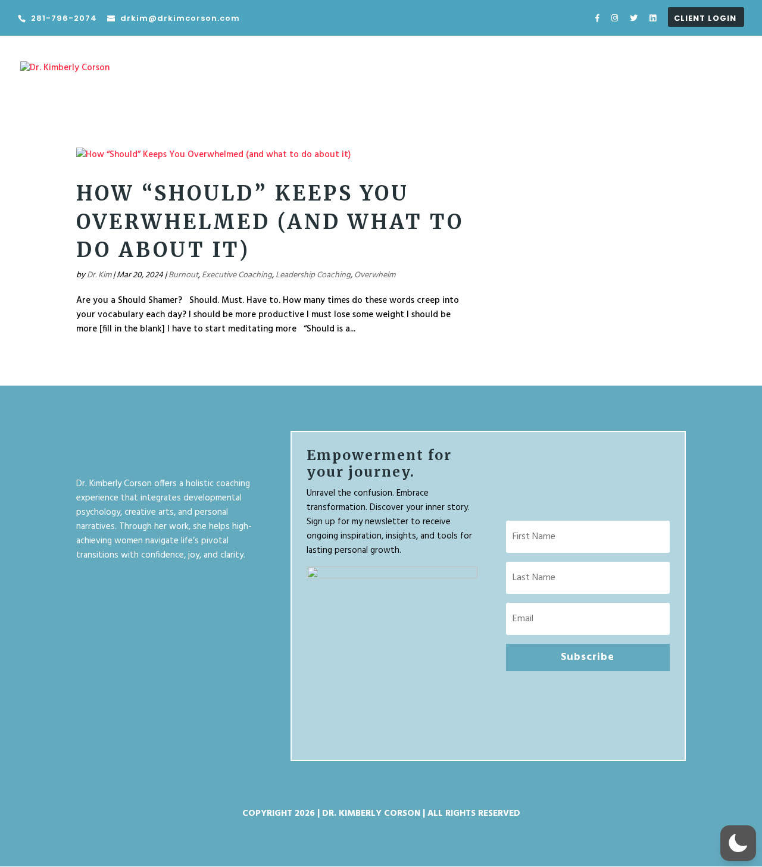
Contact (724, 77)
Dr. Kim (99, 275)
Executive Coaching (237, 275)
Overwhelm (374, 275)
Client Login (705, 19)
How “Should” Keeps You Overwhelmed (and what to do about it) (270, 221)
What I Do (576, 77)
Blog (680, 77)
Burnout (183, 275)
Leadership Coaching (313, 275)
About (640, 77)
